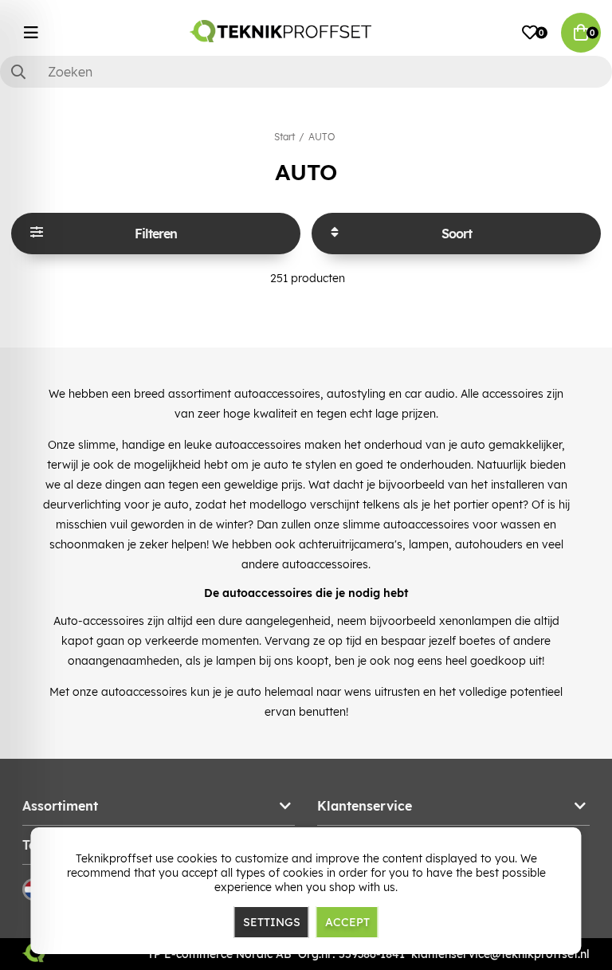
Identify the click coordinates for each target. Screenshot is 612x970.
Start (284, 137)
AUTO (321, 137)
